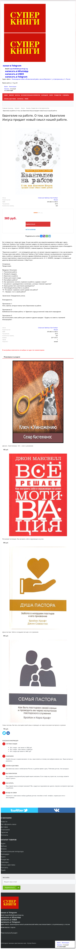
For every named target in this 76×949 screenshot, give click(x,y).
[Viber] (44, 236)
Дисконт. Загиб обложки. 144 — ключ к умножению (17, 446)
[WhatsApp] (47, 236)
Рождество (5, 859)
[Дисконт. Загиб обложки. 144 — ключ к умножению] (38, 402)
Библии (4, 846)
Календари (5, 854)
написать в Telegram (16, 76)
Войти (6, 86)
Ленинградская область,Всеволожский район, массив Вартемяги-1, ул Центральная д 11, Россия (41, 79)
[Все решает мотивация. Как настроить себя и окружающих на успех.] (38, 495)
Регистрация (12, 86)
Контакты (4, 835)
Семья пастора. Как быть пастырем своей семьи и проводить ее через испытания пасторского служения (34, 725)
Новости (4, 822)
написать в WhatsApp (16, 71)
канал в (7, 65)
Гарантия (4, 832)
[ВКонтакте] (41, 236)
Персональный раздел (9, 933)
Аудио (3, 843)
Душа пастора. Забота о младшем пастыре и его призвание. (20, 632)
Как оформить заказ (8, 824)
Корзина (6, 89)
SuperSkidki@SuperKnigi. (17, 69)
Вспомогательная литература (12, 851)
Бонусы (4, 849)
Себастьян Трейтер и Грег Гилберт (48, 198)
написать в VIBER (14, 74)
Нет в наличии (31, 229)
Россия (56, 200)
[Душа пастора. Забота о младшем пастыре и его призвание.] (38, 588)
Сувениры (5, 862)
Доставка (4, 827)
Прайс (3, 870)
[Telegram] (49, 236)
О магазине (5, 830)
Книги (3, 857)
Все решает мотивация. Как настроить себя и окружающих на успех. (23, 539)
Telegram (16, 65)
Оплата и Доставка (8, 865)
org (27, 69)
